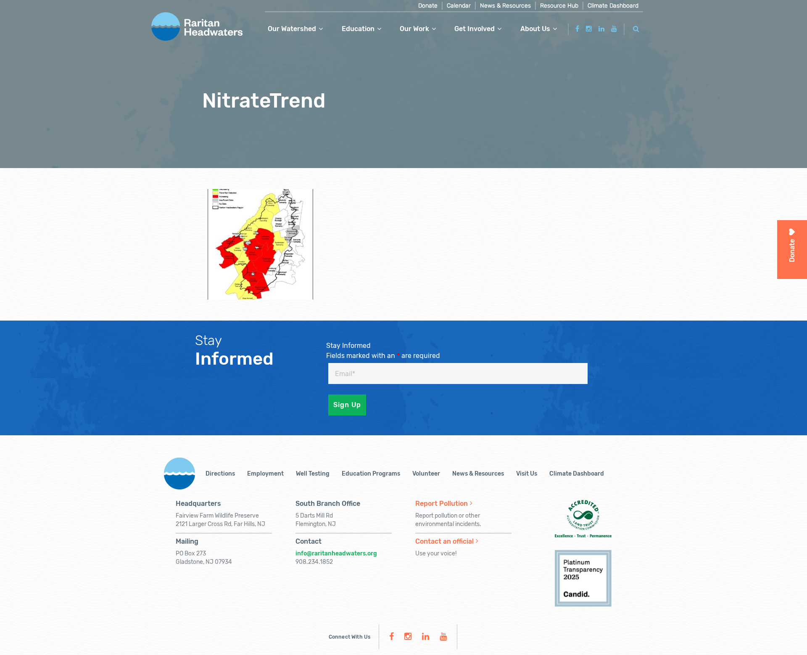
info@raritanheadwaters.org (336, 553)
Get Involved (474, 29)
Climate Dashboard (613, 5)
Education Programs (371, 473)
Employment (265, 473)
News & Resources (505, 5)
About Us (535, 29)
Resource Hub (559, 5)
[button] (636, 27)
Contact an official (444, 541)
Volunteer (426, 473)
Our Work (414, 29)
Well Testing (313, 473)
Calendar (459, 5)
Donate (428, 5)
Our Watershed (292, 29)
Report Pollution (441, 504)
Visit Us (526, 473)
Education (358, 29)
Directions (220, 473)
